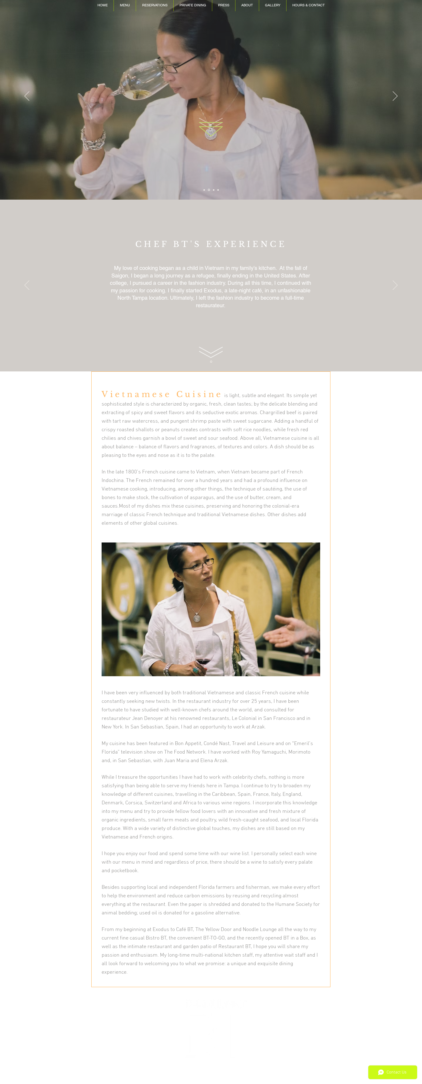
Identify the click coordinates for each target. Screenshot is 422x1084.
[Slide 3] (218, 190)
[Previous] (26, 96)
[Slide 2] (209, 190)
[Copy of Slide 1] (204, 190)
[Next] (395, 96)
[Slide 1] (213, 190)
